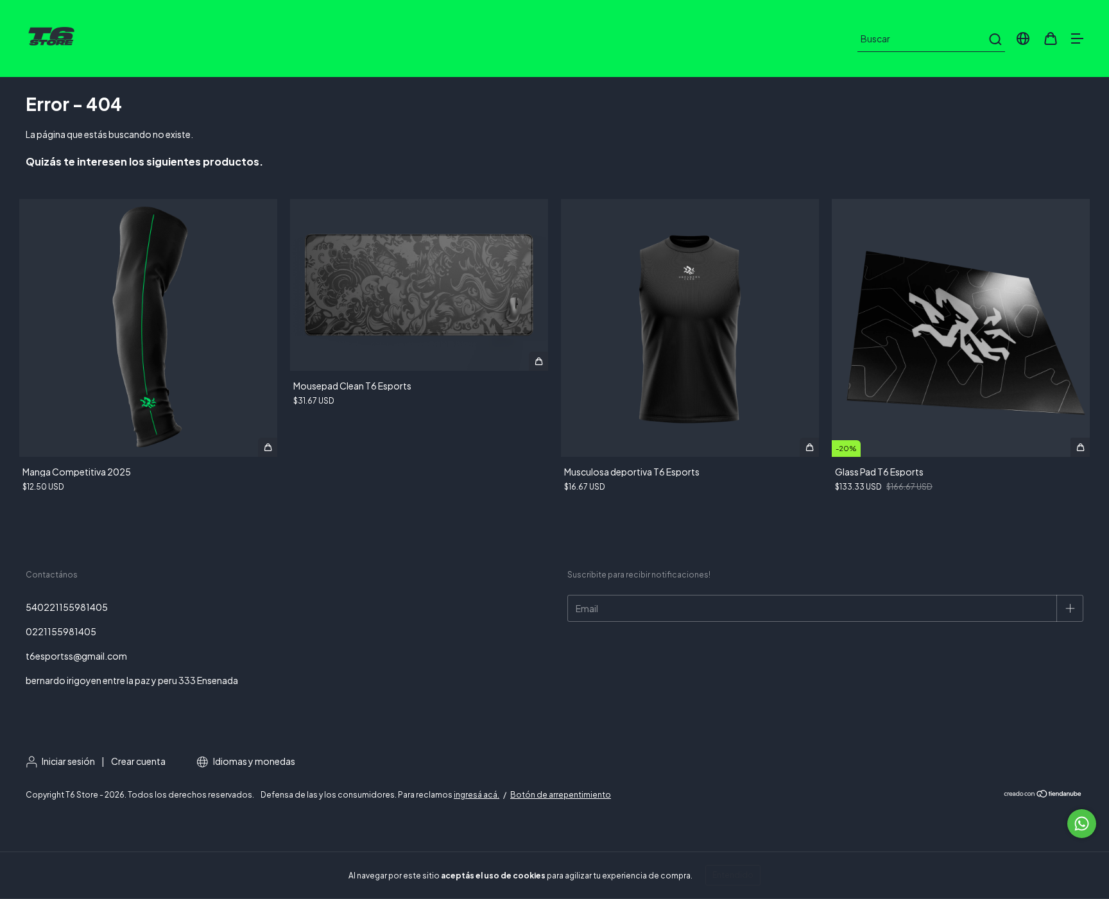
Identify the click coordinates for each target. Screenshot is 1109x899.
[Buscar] (994, 39)
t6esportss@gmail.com (76, 656)
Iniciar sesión (68, 761)
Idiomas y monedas (253, 761)
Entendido (732, 875)
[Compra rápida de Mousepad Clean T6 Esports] (538, 361)
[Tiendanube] (1043, 795)
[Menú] (1076, 39)
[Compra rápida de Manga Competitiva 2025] (267, 447)
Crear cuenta (138, 761)
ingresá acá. (476, 795)
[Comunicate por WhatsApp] (1081, 823)
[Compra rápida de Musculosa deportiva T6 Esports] (809, 447)
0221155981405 (61, 631)
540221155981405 (67, 607)
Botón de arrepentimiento (560, 795)
